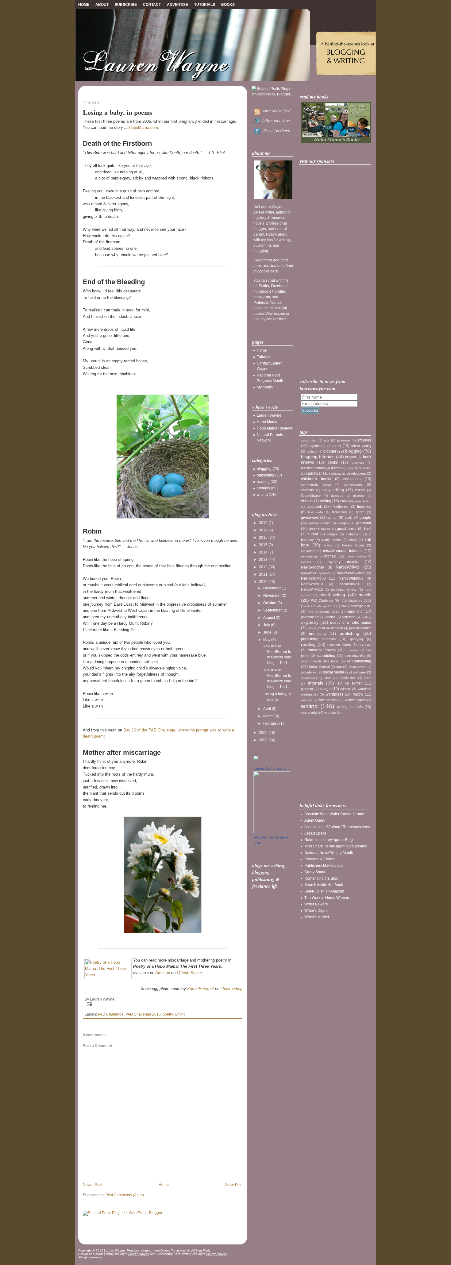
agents (315, 446)
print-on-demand (330, 628)
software (359, 672)
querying (356, 639)
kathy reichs (331, 540)
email (344, 501)
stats (328, 678)
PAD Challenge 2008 (356, 600)
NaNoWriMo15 (312, 589)
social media (333, 672)
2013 (263, 559)
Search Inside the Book (323, 885)
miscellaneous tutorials (343, 551)
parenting (355, 611)
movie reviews (356, 556)
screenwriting (355, 656)
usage (325, 689)
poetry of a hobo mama (350, 622)
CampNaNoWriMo (358, 468)
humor (312, 534)
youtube (330, 712)
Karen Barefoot (200, 988)
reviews (364, 644)
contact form (276, 319)
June (267, 632)
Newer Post (92, 1184)
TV (339, 683)
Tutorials (204, 4)
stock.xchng (231, 988)
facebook (314, 506)
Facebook (279, 286)
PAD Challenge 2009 (320, 606)
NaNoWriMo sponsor (315, 573)
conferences (353, 484)
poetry (168, 1014)
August (269, 617)
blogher (350, 457)
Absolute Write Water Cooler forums (334, 814)
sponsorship (309, 678)
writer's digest (355, 700)
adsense (343, 440)
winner (345, 689)
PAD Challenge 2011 (323, 611)
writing (180, 1014)
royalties (352, 650)
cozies (360, 490)
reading (263, 482)
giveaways (310, 517)
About (102, 4)
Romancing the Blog (321, 878)
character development (348, 473)
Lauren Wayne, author (270, 768)
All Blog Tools (200, 1250)
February (270, 723)
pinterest (348, 617)
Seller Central (319, 667)
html (367, 528)
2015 (263, 545)
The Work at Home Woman (326, 898)
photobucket (310, 617)
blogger (329, 451)
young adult (309, 712)
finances (364, 506)
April (267, 709)
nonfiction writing (344, 589)
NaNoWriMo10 (312, 584)
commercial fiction (316, 484)
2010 (263, 582)
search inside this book (319, 661)
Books (228, 4)
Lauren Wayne (269, 415)
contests (307, 490)
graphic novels (319, 528)
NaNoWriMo (347, 567)
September (272, 610)
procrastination (360, 628)
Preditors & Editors (319, 859)
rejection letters (339, 644)
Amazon (162, 972)
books (333, 462)
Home (83, 4)
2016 (263, 537)
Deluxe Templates (173, 1250)
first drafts (315, 512)
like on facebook (275, 130)
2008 (263, 740)
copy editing (333, 490)
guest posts (347, 528)
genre (360, 512)
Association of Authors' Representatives (337, 827)
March (268, 716)
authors (311, 451)
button (335, 468)
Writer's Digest (316, 910)
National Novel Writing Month (328, 852)
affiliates (364, 440)
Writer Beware (316, 904)
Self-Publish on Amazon (324, 891)
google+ (343, 523)
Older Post (233, 1184)
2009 (263, 733)
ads (326, 440)
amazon (334, 446)
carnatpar (314, 473)
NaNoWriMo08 (313, 578)
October (269, 603)
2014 (263, 552)
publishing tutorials (318, 639)
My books (265, 387)
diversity (358, 495)
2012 (263, 567)
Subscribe (126, 4)
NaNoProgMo (312, 567)
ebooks (307, 501)
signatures (309, 672)
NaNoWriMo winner (351, 573)
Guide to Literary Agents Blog (328, 840)
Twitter (264, 286)
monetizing (309, 556)
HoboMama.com (143, 127)
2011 (263, 574)
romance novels (322, 650)
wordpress (334, 694)
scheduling (326, 656)
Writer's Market (316, 917)
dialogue (337, 495)
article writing (361, 446)
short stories (357, 667)
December (272, 588)
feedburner (341, 506)
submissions (347, 678)
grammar (363, 523)
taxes (367, 678)
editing (325, 501)
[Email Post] (163, 1004)
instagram (353, 534)
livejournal (308, 551)
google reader (319, 523)
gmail (332, 517)
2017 (263, 530)
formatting (339, 512)
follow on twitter (275, 120)
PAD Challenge (111, 1014)
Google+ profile (272, 291)
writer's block (328, 700)
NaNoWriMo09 (351, 578)
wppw (358, 694)
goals (349, 517)
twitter (357, 683)
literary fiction (353, 545)
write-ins (306, 700)
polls (309, 628)
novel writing (332, 594)
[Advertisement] (336, 271)
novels (365, 594)
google (365, 517)
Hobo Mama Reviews (275, 428)
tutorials (263, 488)
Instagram (261, 297)
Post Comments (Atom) (125, 1195)
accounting (309, 440)
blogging (264, 469)
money (330, 556)
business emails (313, 468)
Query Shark (314, 872)
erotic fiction (362, 501)
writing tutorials (350, 707)
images (332, 534)
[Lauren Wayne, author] (271, 832)
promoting (317, 633)
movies (306, 562)
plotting (366, 617)
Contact (152, 4)
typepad (307, 689)
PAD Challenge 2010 (143, 1014)
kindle (353, 540)
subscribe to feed (276, 111)
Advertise (177, 4)
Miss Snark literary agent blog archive (335, 846)
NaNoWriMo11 (350, 584)
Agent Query (314, 820)
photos (331, 617)
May (266, 640)
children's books (316, 479)
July (266, 625)
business (358, 462)
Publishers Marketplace (324, 865)
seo (339, 667)
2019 (263, 523)
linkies (328, 545)
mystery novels (343, 562)
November (272, 595)
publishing (265, 475)
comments (351, 479)
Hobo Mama (267, 422)
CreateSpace (190, 972)
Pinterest (260, 302)
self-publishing (359, 661)
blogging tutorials (317, 456)
